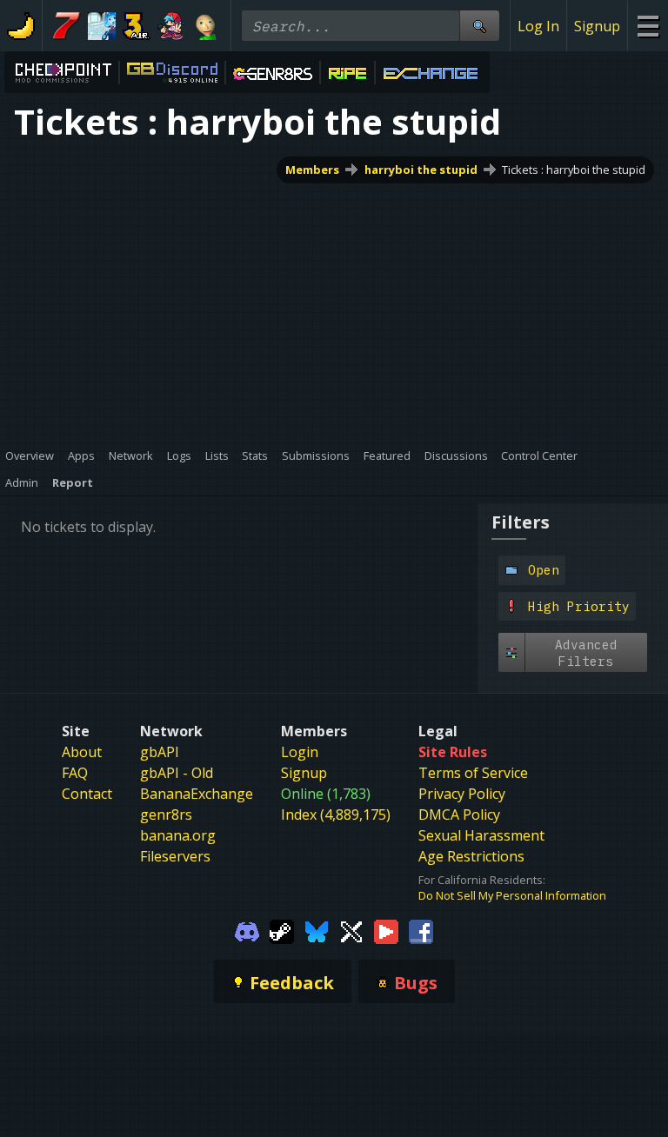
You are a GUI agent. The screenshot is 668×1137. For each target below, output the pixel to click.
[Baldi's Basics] (206, 26)
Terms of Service (473, 772)
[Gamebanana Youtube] (386, 931)
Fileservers (175, 856)
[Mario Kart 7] (67, 26)
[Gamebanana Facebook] (421, 931)
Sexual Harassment (481, 835)
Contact (87, 793)
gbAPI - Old (176, 772)
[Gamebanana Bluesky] (317, 931)
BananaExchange (196, 793)
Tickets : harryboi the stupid (573, 169)
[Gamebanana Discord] (247, 931)
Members (312, 169)
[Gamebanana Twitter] (351, 931)
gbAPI (159, 751)
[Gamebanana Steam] (282, 931)
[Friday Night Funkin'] (171, 26)
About (82, 751)
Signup (597, 26)
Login (299, 751)
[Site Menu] (647, 25)
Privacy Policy (461, 793)
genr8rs (166, 814)
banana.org (178, 835)
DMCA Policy (459, 814)
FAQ (75, 772)
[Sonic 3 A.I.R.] (136, 26)
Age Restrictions (471, 856)
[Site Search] (479, 25)
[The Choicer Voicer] (101, 26)
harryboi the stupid (421, 169)
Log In (538, 26)
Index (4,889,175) (336, 814)
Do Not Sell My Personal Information (512, 895)
